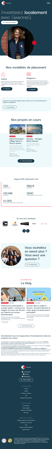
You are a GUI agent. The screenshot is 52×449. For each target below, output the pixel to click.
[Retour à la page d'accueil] (6, 3)
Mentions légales (26, 408)
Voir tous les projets (27, 161)
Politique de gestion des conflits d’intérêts (26, 420)
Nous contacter (27, 379)
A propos (26, 388)
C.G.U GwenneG (26, 405)
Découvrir (7, 89)
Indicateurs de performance (26, 398)
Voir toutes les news (27, 326)
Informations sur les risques (26, 422)
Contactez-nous (33, 264)
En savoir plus (10, 107)
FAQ (26, 395)
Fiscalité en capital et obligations (26, 427)
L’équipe (26, 391)
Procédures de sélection (26, 393)
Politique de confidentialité (26, 410)
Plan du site (26, 412)
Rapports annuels (26, 429)
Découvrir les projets (10, 22)
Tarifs (26, 425)
